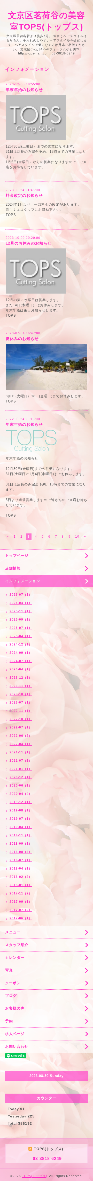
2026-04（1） (21, 603)
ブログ (11, 996)
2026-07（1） (21, 594)
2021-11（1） (21, 752)
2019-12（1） (21, 802)
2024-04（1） (21, 669)
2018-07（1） (21, 860)
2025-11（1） (21, 611)
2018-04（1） (21, 868)
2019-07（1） (21, 819)
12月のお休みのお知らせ (29, 243)
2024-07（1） (21, 661)
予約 (9, 1021)
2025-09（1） (21, 619)
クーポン (13, 983)
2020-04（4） (21, 794)
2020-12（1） (21, 777)
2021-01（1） (21, 769)
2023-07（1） (21, 702)
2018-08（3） (21, 852)
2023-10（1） (21, 694)
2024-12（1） (21, 644)
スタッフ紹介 (16, 945)
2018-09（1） (21, 843)
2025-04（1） (21, 636)
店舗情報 (13, 568)
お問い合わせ (16, 1046)
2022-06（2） (21, 736)
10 (77, 536)
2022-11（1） (21, 711)
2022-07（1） (21, 727)
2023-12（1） (21, 677)
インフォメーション (22, 581)
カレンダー (15, 957)
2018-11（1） (21, 835)
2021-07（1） (21, 760)
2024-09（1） (21, 653)
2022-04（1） (21, 744)
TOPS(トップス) (34, 1176)
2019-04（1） (21, 827)
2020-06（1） (21, 785)
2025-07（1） (21, 628)
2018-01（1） (21, 885)
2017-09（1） (21, 902)
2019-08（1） (21, 810)
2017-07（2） (21, 910)
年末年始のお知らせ (24, 89)
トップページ (16, 555)
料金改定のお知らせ (24, 195)
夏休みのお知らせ (22, 338)
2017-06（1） (21, 918)
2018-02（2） (21, 877)
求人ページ (15, 1034)
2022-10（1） (21, 719)
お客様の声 (15, 1008)
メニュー (13, 932)
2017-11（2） (21, 893)
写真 (9, 970)
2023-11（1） (21, 686)
